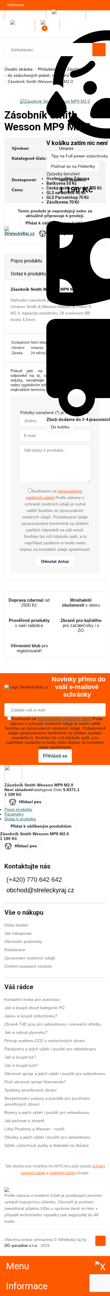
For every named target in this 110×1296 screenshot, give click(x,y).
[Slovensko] (21, 25)
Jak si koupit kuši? (21, 1065)
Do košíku (60, 427)
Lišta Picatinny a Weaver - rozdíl (34, 1129)
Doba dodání (16, 925)
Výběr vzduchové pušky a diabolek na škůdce (46, 1145)
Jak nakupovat (17, 933)
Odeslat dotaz (55, 561)
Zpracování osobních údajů (29, 958)
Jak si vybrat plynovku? (26, 1032)
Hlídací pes (30, 801)
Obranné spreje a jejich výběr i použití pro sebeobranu (54, 1073)
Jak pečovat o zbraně (24, 1120)
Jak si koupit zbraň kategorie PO (34, 1007)
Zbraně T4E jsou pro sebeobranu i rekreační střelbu (52, 1024)
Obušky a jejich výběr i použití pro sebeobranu (47, 1137)
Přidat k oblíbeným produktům (41, 826)
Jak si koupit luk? (20, 1057)
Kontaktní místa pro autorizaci (32, 999)
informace (15, 5)
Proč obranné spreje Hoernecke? (35, 1081)
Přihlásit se (55, 755)
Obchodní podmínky (23, 941)
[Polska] (49, 25)
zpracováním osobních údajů (64, 718)
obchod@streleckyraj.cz (40, 890)
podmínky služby (62, 1173)
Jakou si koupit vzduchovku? (30, 1016)
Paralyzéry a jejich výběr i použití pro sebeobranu (50, 1049)
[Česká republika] (67, 14)
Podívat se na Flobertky (73, 166)
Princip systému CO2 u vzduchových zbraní (44, 1040)
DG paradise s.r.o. (21, 1245)
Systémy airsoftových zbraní (30, 1090)
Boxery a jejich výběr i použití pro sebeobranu (46, 1112)
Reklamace (14, 949)
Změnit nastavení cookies (28, 966)
